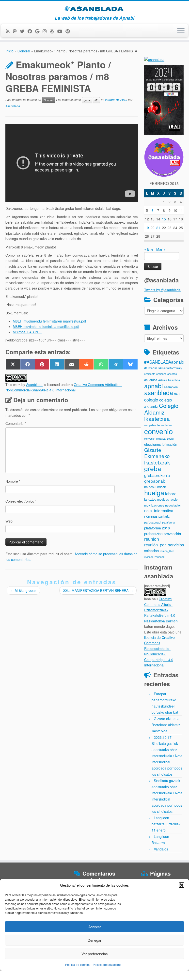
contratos (166, 425)
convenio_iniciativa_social (158, 438)
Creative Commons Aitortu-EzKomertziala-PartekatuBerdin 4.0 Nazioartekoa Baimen (161, 609)
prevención (172, 533)
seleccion (151, 550)
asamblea (171, 387)
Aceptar (94, 926)
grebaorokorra (157, 475)
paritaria (164, 516)
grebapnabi (155, 481)
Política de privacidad (107, 964)
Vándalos (161, 849)
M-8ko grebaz (23, 590)
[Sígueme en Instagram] (46, 31)
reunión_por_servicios (164, 545)
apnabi (153, 385)
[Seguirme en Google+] (39, 31)
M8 (96, 100)
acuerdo (172, 374)
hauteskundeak (155, 486)
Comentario (15, 423)
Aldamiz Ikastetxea (169, 380)
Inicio (9, 50)
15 (164, 218)
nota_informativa (158, 510)
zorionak (159, 557)
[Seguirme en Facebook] (31, 31)
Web (9, 521)
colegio (151, 400)
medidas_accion (168, 499)
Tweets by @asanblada (162, 289)
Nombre (12, 481)
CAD (177, 394)
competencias (152, 425)
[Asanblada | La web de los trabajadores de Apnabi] (94, 8)
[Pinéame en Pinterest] (69, 31)
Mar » (160, 249)
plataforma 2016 (157, 527)
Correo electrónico (20, 501)
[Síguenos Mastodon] (16, 31)
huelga (154, 492)
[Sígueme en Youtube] (61, 31)
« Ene (148, 249)
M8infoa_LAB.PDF (27, 331)
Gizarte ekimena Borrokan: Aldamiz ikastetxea (166, 724)
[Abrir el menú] (181, 30)
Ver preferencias (94, 953)
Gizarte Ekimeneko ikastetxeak (157, 456)
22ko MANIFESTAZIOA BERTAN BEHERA (98, 590)
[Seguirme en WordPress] (53, 31)
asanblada (158, 392)
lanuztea (150, 499)
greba (87, 100)
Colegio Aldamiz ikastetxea (161, 412)
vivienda (149, 557)
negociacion (173, 505)
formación (169, 444)
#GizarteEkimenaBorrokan (163, 368)
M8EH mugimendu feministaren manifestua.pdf (49, 321)
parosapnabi (152, 522)
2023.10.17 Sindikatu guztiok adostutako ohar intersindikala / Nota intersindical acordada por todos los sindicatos (167, 756)
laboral (171, 493)
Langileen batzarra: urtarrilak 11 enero (166, 823)
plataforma (168, 522)
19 (147, 227)
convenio (158, 431)
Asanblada (12, 106)
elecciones (152, 444)
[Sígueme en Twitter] (24, 31)
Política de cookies (77, 964)
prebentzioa (153, 533)
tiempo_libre (167, 551)
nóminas (151, 516)
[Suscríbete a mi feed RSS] (9, 31)
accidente (149, 374)
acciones (161, 374)
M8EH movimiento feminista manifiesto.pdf (46, 326)
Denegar (94, 940)
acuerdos (150, 379)
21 (158, 227)
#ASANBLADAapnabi (164, 362)
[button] (181, 885)
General (23, 50)
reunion (151, 539)
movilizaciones (154, 505)
